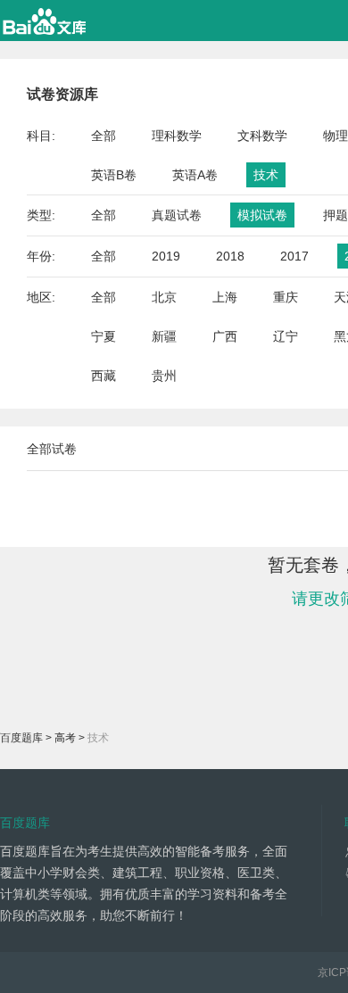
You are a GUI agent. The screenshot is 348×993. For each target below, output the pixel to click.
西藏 (103, 375)
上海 (224, 297)
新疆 (164, 336)
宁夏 (103, 336)
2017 (294, 256)
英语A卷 (195, 175)
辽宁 (285, 336)
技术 (265, 175)
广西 (224, 336)
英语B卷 (114, 175)
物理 (335, 135)
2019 (166, 256)
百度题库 (21, 738)
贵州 (164, 375)
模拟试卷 (262, 215)
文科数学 (262, 135)
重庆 (285, 297)
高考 (65, 738)
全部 (103, 135)
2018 (230, 256)
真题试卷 (177, 215)
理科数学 (177, 135)
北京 (164, 297)
